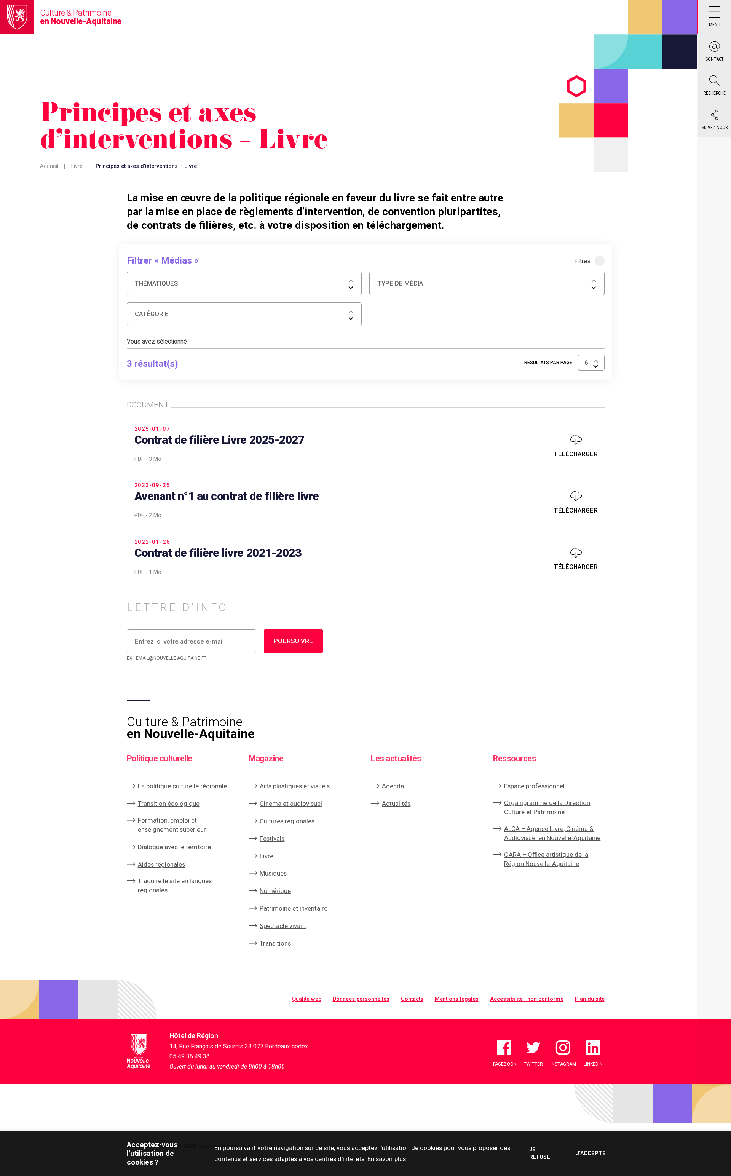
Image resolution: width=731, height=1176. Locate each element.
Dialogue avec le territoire (174, 847)
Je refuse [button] (539, 1153)
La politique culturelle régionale (182, 786)
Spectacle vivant (283, 926)
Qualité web (306, 999)
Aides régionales (161, 864)
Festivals (272, 838)
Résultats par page (548, 362)
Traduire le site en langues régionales (175, 885)
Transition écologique (169, 803)
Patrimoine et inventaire (293, 908)
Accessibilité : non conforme (526, 999)
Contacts (412, 999)
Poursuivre (293, 641)
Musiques (273, 873)
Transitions (275, 943)
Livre (77, 166)
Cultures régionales (287, 821)
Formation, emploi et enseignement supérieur (172, 824)
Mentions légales (457, 999)
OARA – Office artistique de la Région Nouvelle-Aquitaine (546, 859)
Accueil (49, 166)
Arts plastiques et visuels (295, 786)
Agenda (393, 786)
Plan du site (590, 999)
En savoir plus (386, 1159)
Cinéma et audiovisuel (291, 803)
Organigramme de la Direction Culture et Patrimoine (547, 807)
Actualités (396, 803)
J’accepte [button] (590, 1153)
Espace (534, 786)
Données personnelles (361, 999)
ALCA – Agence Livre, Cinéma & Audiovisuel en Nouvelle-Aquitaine (552, 833)
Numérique (275, 891)
